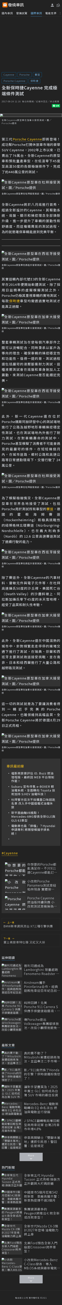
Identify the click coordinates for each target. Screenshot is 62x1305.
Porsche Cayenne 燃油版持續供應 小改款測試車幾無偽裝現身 (42, 902)
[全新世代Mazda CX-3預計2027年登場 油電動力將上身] (12, 1231)
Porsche (24, 74)
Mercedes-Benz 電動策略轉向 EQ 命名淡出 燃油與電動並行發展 (41, 1108)
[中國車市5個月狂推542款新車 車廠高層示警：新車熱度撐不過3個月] (12, 1197)
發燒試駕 (21, 13)
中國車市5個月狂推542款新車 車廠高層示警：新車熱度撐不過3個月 (42, 1196)
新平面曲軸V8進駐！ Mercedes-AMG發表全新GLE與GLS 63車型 (33, 816)
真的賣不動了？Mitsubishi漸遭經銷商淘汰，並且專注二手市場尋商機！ (42, 1057)
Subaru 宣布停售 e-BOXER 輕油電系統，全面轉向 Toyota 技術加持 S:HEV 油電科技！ (33, 790)
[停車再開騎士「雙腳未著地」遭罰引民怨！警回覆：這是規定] (12, 1142)
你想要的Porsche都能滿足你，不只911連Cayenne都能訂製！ (41, 868)
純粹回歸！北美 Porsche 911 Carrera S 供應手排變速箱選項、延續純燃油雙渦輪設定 (42, 1007)
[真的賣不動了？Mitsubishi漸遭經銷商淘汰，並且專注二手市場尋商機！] (12, 1058)
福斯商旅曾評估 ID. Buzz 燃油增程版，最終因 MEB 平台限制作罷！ (32, 777)
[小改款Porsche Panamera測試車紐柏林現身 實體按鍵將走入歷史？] (15, 886)
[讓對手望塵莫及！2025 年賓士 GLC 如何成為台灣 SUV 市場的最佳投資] (12, 1091)
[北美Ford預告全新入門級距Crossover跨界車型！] (12, 1248)
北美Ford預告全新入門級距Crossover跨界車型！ (41, 1247)
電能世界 (51, 13)
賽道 (37, 74)
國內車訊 (7, 13)
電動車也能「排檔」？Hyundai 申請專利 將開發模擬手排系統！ (33, 829)
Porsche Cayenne (14, 81)
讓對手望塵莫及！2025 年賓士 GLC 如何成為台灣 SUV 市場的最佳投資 (41, 1091)
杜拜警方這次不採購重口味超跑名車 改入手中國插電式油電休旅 (33, 803)
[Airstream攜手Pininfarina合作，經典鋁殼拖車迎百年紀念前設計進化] (12, 987)
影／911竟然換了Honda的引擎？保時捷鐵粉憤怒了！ (42, 1074)
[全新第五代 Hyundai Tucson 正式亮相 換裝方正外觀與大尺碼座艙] (12, 1180)
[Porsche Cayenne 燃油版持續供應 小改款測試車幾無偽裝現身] (15, 903)
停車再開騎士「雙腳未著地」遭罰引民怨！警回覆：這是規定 (42, 1142)
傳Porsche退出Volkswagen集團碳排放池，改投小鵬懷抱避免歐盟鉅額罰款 (42, 1024)
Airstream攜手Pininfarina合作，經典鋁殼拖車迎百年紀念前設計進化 (42, 987)
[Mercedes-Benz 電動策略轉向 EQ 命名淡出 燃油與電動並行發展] (12, 1108)
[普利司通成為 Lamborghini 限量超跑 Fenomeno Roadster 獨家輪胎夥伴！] (12, 970)
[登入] (52, 5)
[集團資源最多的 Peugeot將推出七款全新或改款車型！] (12, 1214)
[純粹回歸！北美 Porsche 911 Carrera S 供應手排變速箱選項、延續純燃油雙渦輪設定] (12, 1007)
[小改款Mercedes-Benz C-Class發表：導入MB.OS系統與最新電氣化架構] (12, 1264)
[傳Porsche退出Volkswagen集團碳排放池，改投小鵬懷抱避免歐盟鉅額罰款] (12, 1024)
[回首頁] (16, 4)
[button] (57, 4)
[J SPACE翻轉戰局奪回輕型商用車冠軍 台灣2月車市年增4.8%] (12, 1125)
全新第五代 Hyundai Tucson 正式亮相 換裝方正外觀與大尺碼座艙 (42, 1179)
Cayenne (8, 74)
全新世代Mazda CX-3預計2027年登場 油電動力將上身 (41, 1230)
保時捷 (34, 81)
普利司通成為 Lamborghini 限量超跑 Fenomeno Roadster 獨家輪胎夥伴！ (42, 970)
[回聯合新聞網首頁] (4, 4)
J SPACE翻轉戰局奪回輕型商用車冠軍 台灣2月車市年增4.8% (42, 1125)
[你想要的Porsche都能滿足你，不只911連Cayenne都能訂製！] (15, 869)
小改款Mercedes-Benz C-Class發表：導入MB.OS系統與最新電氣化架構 (42, 1264)
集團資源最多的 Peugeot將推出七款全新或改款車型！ (42, 1213)
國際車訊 (36, 13)
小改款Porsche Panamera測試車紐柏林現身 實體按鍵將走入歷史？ (41, 885)
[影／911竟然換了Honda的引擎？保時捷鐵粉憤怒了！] (12, 1075)
